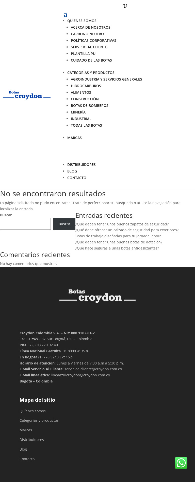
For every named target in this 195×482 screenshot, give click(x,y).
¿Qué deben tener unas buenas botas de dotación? (118, 242)
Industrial (81, 118)
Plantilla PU (83, 53)
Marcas (74, 137)
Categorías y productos (91, 72)
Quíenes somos (33, 411)
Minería (78, 112)
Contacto (27, 458)
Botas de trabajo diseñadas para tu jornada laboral (118, 236)
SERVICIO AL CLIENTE (89, 47)
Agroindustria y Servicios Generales (106, 79)
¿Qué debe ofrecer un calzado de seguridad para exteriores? (126, 229)
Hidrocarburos (86, 85)
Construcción (85, 99)
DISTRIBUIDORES (81, 164)
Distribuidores (32, 439)
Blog (72, 171)
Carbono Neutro (87, 33)
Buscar (6, 215)
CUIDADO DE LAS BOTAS (91, 60)
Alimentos (81, 92)
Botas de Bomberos (89, 105)
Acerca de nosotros (90, 27)
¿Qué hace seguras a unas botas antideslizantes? (117, 248)
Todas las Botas (86, 125)
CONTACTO (76, 177)
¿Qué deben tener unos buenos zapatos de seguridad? (122, 224)
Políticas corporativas (93, 40)
